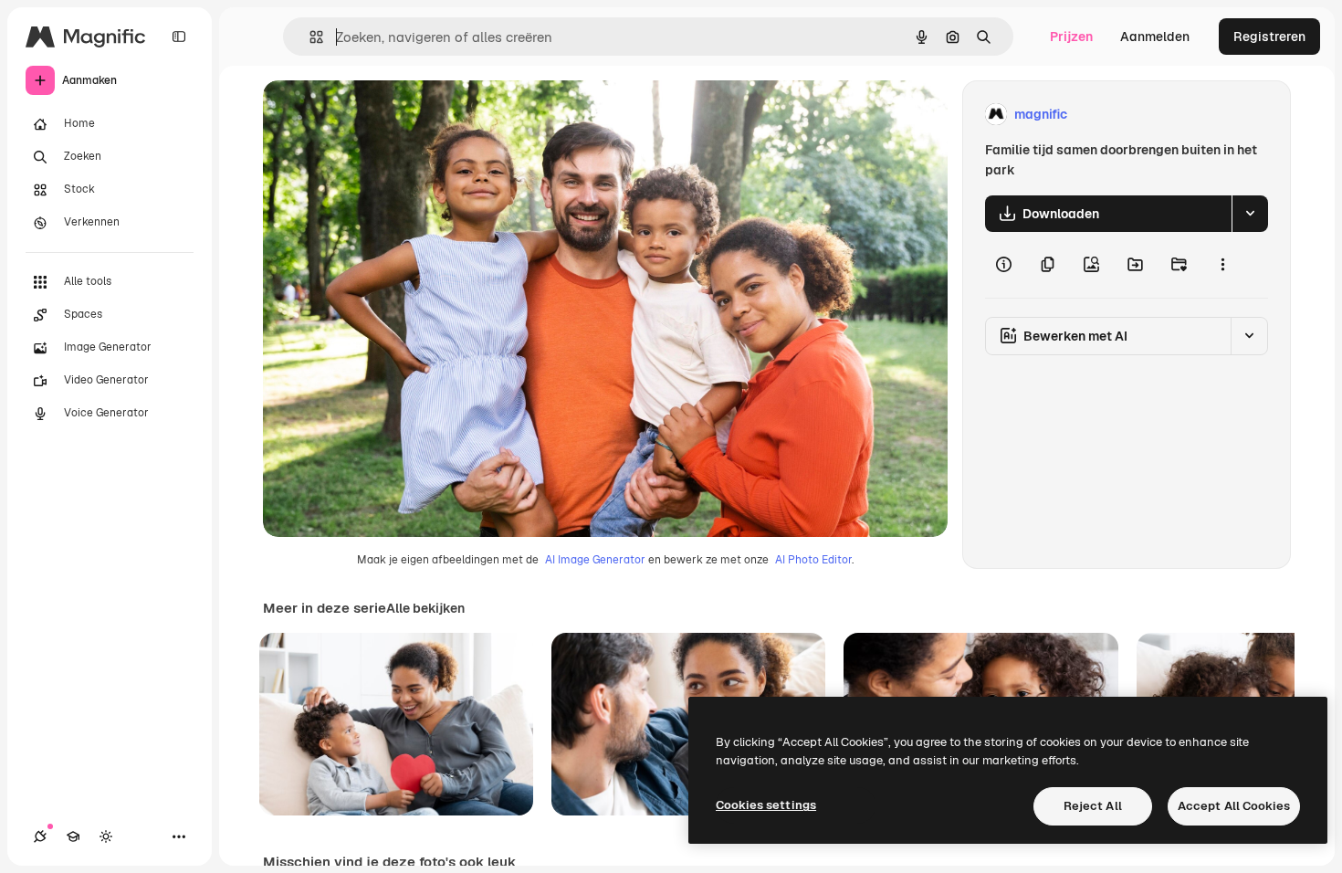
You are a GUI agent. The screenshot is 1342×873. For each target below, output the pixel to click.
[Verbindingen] (40, 836)
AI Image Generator (595, 559)
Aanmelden (1155, 36)
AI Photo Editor (813, 559)
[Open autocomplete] (309, 37)
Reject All (1093, 806)
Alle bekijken (425, 608)
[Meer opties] (1222, 265)
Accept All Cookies (1234, 806)
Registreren (1269, 36)
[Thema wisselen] (106, 836)
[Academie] (73, 836)
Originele (383, 114)
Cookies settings (766, 805)
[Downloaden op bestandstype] (1250, 213)
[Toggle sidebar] (179, 36)
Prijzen (1071, 36)
